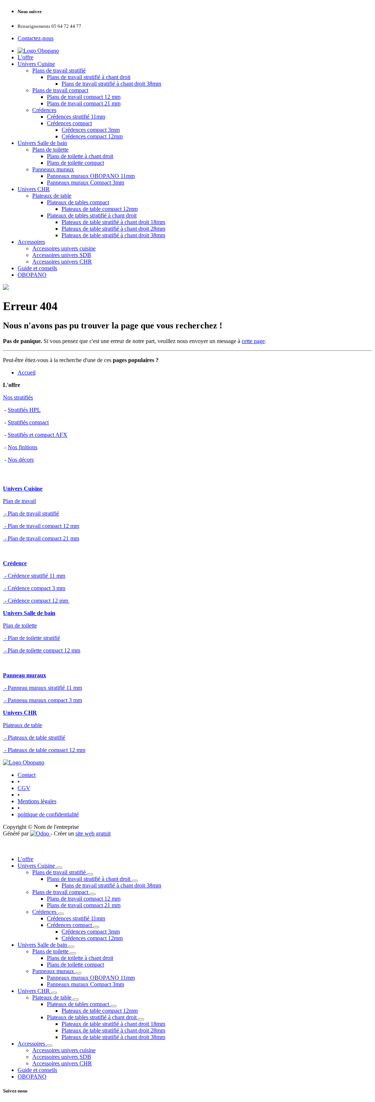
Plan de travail (19, 501)
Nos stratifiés (18, 397)
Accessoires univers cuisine (64, 248)
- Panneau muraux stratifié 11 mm (42, 688)
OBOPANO (32, 275)
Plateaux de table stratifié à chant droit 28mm (113, 229)
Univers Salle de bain (42, 143)
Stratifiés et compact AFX (37, 435)
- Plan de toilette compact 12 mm (41, 650)
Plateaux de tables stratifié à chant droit (92, 215)
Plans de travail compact (60, 90)
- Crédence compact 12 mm (36, 600)
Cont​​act (27, 775)
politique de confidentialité (48, 814)
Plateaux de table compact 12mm (100, 209)
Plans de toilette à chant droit (80, 156)
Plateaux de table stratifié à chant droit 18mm (113, 222)
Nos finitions (22, 447)
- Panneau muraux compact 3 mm (42, 700)
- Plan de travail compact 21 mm (41, 538)
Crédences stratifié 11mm (76, 116)
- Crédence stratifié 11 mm (34, 576)
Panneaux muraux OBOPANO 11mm (91, 176)
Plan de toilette (20, 625)
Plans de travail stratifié (59, 70)
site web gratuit (93, 833)
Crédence (15, 563)
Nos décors (21, 460)
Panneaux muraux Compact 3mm (85, 182)
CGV (24, 788)
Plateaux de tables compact (78, 202)
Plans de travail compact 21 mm (83, 103)
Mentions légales (37, 801)
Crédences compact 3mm (91, 130)
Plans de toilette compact (75, 163)
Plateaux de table (51, 196)
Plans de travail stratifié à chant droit (88, 77)
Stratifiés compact (28, 422)
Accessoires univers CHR (62, 261)
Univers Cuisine (36, 64)
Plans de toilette (50, 149)
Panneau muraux (24, 675)
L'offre (25, 57)
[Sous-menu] (59, 868)
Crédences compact (69, 123)
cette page (253, 341)
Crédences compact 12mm (92, 136)
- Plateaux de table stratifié (34, 737)
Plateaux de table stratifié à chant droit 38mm (113, 235)
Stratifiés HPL (24, 410)
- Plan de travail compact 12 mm (41, 526)
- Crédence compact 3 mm (34, 588)
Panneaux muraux (53, 169)
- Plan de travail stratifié (31, 513)
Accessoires (31, 242)
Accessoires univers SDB (61, 255)
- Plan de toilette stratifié (31, 638)
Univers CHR (34, 189)
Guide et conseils (37, 268)
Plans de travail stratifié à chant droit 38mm (111, 84)
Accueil (27, 372)
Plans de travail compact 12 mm (83, 97)
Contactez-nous (35, 38)
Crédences (44, 110)
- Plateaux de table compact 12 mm (44, 750)
